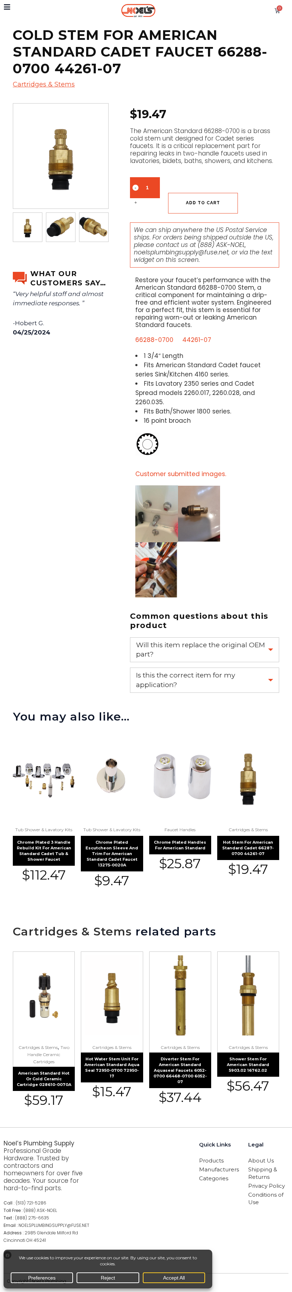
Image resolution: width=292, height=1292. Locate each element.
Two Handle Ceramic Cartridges (48, 1054)
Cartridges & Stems (44, 84)
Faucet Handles (180, 829)
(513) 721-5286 (31, 1203)
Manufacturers (219, 1169)
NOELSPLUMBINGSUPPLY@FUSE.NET (54, 1225)
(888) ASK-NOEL (221, 245)
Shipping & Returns (262, 1173)
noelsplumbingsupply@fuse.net (181, 252)
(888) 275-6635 (32, 1218)
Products (211, 1160)
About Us (261, 1160)
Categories (213, 1178)
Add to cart (203, 202)
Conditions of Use (265, 1198)
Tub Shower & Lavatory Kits (43, 829)
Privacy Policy (266, 1185)
